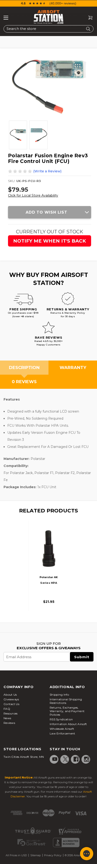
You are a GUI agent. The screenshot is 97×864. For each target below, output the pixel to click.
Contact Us (11, 704)
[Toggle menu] (6, 17)
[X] (65, 759)
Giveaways (11, 699)
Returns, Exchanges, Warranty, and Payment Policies (67, 711)
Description (24, 367)
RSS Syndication (61, 719)
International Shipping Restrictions (66, 701)
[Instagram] (86, 759)
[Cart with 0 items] (88, 17)
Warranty (73, 367)
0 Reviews (24, 381)
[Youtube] (55, 759)
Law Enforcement (62, 733)
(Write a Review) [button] (47, 171)
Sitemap (35, 855)
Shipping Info (59, 694)
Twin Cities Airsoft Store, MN (24, 757)
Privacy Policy (52, 855)
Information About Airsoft (68, 724)
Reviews (9, 723)
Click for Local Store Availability (33, 195)
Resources (11, 713)
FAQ (7, 708)
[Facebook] (76, 759)
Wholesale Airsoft (62, 728)
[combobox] (48, 28)
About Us (10, 694)
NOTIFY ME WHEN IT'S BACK (49, 241)
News (7, 718)
